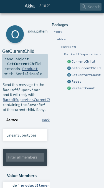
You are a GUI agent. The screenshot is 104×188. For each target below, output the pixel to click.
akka (31, 31)
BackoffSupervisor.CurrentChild (29, 99)
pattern (41, 31)
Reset (76, 81)
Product (30, 68)
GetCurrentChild (86, 68)
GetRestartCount (86, 75)
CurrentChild (83, 61)
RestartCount (83, 88)
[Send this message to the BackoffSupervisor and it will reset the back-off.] (69, 82)
